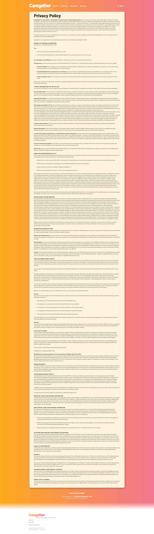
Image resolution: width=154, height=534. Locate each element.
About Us (55, 6)
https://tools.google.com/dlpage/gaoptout (81, 243)
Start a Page (74, 6)
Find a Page (64, 6)
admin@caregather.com (48, 350)
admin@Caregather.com (99, 35)
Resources (83, 6)
